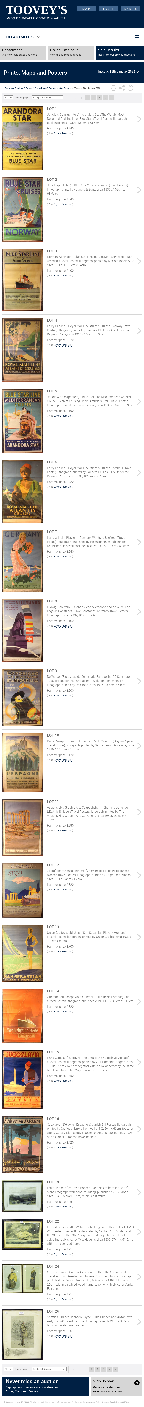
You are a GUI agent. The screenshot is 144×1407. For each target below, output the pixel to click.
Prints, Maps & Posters (45, 88)
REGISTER (108, 8)
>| (111, 97)
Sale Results (65, 88)
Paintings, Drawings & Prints (18, 88)
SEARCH (130, 8)
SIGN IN (86, 8)
